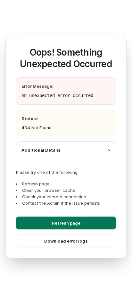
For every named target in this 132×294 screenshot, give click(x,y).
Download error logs (66, 241)
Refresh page (66, 223)
